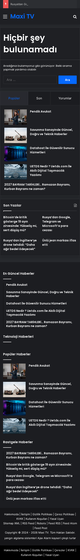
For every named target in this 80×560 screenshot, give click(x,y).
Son (39, 98)
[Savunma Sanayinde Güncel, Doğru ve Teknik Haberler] (15, 135)
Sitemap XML (11, 523)
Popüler (14, 98)
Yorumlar (65, 98)
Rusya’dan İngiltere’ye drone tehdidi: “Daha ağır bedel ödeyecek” (20, 244)
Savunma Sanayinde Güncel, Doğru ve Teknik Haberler (51, 132)
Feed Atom (70, 523)
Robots (41, 523)
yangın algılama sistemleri (20, 538)
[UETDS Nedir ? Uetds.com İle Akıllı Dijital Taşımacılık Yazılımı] (15, 172)
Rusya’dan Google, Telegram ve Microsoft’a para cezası (56, 223)
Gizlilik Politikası (42, 514)
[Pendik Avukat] (15, 117)
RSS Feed (28, 523)
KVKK (19, 518)
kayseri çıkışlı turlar (64, 538)
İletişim (25, 514)
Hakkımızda (11, 514)
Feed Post (40, 528)
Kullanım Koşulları (36, 518)
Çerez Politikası (64, 514)
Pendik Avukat (40, 111)
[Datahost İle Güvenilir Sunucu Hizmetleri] (15, 153)
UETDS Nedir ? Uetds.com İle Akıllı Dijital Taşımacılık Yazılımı (51, 170)
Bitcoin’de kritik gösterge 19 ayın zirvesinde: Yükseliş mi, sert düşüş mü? (20, 223)
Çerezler (59, 550)
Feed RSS (54, 523)
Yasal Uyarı (57, 518)
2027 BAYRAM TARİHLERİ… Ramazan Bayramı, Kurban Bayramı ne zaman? (37, 186)
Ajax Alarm (44, 538)
